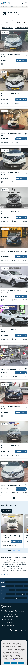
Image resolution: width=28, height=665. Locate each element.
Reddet (14, 662)
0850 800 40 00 (8, 619)
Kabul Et (6, 662)
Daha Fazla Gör (6, 574)
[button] (10, 498)
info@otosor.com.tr (9, 622)
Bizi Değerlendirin (9, 625)
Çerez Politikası (12, 659)
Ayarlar (21, 662)
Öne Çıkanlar (7, 510)
